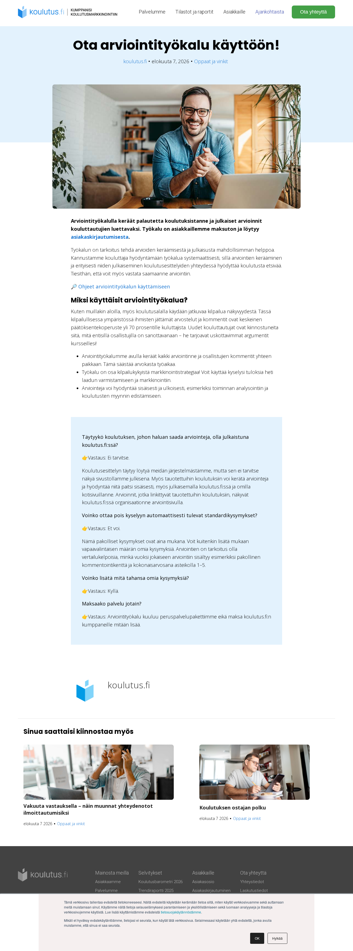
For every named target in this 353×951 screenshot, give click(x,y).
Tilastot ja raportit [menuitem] (194, 12)
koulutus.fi (135, 61)
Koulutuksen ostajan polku (232, 807)
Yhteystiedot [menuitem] (252, 881)
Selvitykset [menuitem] (150, 873)
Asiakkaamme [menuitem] (108, 881)
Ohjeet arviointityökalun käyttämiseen (124, 286)
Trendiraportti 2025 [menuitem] (155, 890)
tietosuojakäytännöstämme (181, 912)
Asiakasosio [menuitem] (203, 881)
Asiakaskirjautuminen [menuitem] (211, 890)
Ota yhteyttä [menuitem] (253, 873)
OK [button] (257, 938)
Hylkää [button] (277, 938)
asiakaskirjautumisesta (100, 236)
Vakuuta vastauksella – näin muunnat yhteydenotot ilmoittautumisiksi (88, 809)
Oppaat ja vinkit (211, 61)
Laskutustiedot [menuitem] (254, 890)
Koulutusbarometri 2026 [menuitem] (160, 881)
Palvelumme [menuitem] (152, 12)
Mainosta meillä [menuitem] (112, 873)
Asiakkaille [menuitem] (234, 12)
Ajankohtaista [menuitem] (269, 12)
